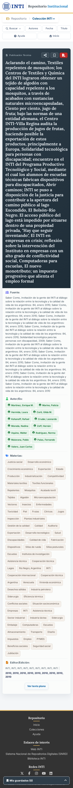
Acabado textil (48, 490)
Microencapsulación (45, 497)
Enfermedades (43, 504)
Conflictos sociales (17, 603)
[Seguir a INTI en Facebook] (29, 773)
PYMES (41, 639)
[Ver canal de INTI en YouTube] (44, 773)
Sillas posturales (54, 547)
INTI (48, 568)
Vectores (12, 504)
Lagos (10, 568)
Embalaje (12, 624)
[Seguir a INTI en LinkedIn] (51, 773)
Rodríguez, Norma (45, 432)
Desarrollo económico (39, 462)
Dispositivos (13, 547)
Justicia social (14, 462)
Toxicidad (12, 511)
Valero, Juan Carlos (21, 446)
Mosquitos (30, 490)
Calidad (39, 525)
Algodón (24, 497)
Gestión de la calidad (18, 525)
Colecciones (36, 729)
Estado (59, 469)
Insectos (26, 504)
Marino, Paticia (50, 405)
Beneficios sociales (17, 646)
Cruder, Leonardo (47, 419)
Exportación (44, 469)
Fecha (49, 28)
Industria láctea (38, 617)
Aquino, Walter (19, 432)
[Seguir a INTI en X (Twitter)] (22, 773)
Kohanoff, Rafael (20, 419)
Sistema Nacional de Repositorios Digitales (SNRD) (37, 753)
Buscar (13, 28)
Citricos (48, 511)
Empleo (27, 639)
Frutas (35, 511)
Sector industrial (16, 617)
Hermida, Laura (19, 412)
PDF (64, 55)
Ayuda (21, 35)
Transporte (36, 632)
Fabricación (57, 539)
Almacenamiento (16, 632)
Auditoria (52, 525)
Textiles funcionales (42, 483)
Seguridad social (42, 646)
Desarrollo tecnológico (37, 532)
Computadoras (30, 624)
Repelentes (13, 490)
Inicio (56, 35)
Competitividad (56, 476)
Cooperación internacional (21, 575)
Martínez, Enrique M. (22, 405)
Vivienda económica (50, 582)
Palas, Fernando (46, 439)
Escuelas (12, 554)
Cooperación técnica (43, 561)
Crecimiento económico (20, 469)
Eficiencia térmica (33, 596)
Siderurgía (13, 596)
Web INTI (36, 749)
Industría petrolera (41, 589)
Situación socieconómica (46, 603)
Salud (58, 532)
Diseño (51, 632)
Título (64, 28)
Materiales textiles (17, 483)
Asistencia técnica (17, 561)
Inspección (13, 518)
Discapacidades (15, 539)
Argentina (12, 582)
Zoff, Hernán (44, 426)
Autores (33, 28)
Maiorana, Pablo (20, 439)
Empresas (12, 610)
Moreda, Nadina (19, 426)
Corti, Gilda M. (44, 412)
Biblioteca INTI (36, 758)
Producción (13, 476)
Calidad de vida (38, 539)
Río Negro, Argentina (30, 568)
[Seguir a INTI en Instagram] (36, 773)
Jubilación (12, 653)
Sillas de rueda (33, 547)
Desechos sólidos (16, 589)
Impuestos (12, 639)
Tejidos (11, 497)
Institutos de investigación (35, 554)
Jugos (61, 511)
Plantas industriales (34, 518)
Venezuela (28, 582)
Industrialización (33, 476)
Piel (25, 511)
